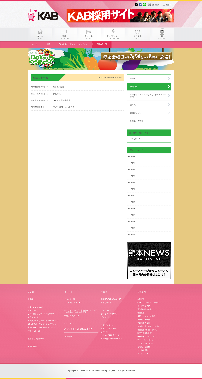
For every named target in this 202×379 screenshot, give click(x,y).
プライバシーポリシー (146, 340)
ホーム (40, 34)
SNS (162, 34)
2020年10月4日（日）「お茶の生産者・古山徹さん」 (53, 107)
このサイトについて (145, 343)
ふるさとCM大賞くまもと (111, 335)
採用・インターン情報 (146, 316)
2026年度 (68, 337)
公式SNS (104, 332)
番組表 (168, 5)
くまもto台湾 (106, 303)
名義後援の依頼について (147, 330)
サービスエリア (143, 306)
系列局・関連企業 (144, 309)
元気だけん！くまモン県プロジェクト (43, 321)
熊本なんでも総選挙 (36, 339)
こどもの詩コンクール (73, 303)
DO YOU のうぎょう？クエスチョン (73, 44)
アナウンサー (113, 34)
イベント (137, 34)
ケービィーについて (109, 314)
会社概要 (156, 5)
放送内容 (134, 86)
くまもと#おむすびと (109, 328)
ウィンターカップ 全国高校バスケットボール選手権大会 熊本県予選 (80, 311)
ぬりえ (133, 105)
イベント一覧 (69, 299)
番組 (64, 34)
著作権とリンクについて (147, 337)
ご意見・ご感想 (136, 121)
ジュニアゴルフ (70, 324)
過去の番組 (32, 346)
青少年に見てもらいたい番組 (148, 326)
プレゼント (105, 317)
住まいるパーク (107, 325)
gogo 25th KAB (45, 15)
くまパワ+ (32, 310)
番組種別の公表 (143, 323)
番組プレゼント (136, 113)
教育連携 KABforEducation (111, 339)
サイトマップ (142, 354)
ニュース (89, 34)
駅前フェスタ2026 (71, 316)
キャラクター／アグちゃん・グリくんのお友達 (148, 96)
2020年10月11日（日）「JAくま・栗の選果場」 (51, 100)
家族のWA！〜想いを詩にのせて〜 (41, 327)
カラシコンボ (33, 317)
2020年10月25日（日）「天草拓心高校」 (48, 87)
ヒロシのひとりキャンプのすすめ (41, 314)
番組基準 (140, 313)
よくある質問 (142, 350)
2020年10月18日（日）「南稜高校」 (46, 94)
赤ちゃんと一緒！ (35, 331)
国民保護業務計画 (144, 333)
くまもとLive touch (35, 307)
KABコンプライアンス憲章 (148, 303)
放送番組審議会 (143, 320)
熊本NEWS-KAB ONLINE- (111, 299)
